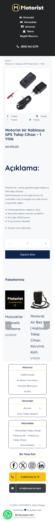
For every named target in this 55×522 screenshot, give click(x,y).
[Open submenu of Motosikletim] (40, 445)
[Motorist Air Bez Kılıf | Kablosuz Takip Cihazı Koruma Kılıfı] (40, 299)
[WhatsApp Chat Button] (7, 514)
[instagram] (32, 465)
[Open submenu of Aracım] (40, 408)
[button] (8, 325)
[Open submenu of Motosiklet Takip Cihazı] (40, 430)
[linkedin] (41, 465)
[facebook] (14, 465)
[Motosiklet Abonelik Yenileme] (14, 300)
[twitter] (23, 465)
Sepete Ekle (27, 254)
